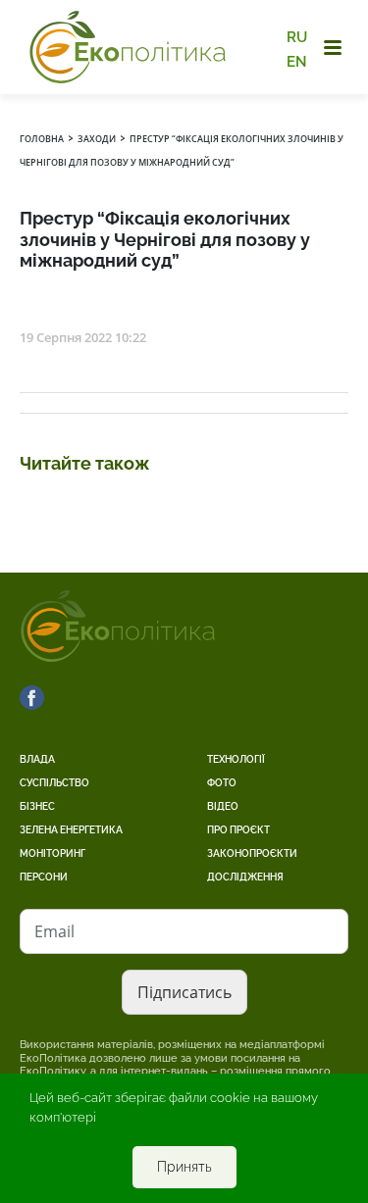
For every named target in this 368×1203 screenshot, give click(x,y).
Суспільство (54, 782)
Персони (44, 877)
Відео (222, 806)
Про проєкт (238, 830)
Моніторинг (52, 853)
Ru (297, 37)
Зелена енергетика (71, 830)
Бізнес (37, 806)
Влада (37, 759)
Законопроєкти (252, 853)
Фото (222, 782)
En (297, 61)
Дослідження (245, 877)
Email (54, 931)
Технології (236, 759)
